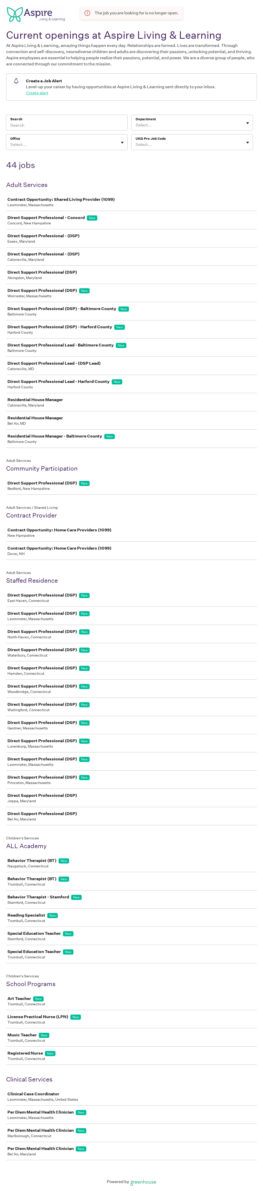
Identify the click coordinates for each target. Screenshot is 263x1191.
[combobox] (10, 144)
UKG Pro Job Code (151, 138)
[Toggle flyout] (248, 123)
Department (146, 119)
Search (16, 119)
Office (15, 138)
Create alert (37, 93)
